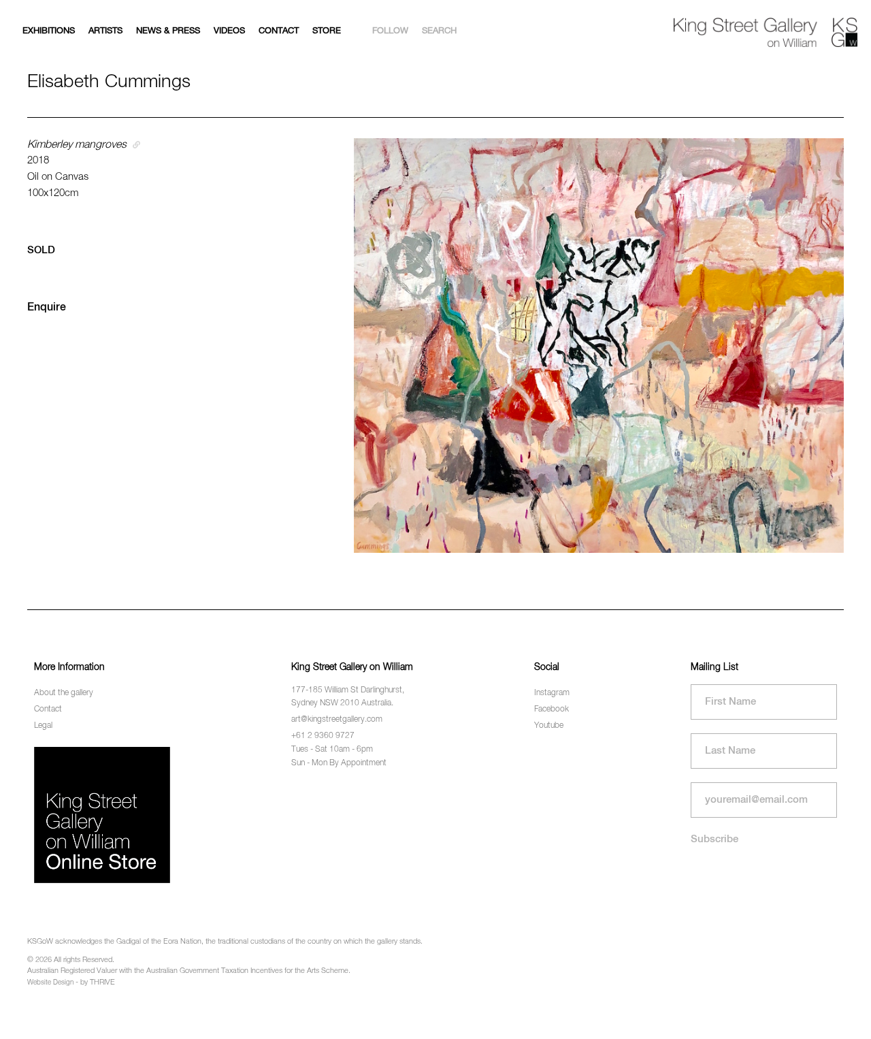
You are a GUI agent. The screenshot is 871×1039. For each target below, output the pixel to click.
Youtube (548, 726)
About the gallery (63, 693)
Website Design (50, 982)
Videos (229, 31)
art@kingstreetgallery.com (336, 720)
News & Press (168, 31)
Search (439, 31)
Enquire (46, 307)
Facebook (551, 709)
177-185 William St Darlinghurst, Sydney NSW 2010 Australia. (347, 696)
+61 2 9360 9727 (323, 736)
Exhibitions (48, 31)
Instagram (552, 693)
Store (326, 31)
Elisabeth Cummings (109, 82)
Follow (390, 31)
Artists (105, 31)
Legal (43, 726)
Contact (279, 31)
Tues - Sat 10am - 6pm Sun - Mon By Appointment (339, 756)
